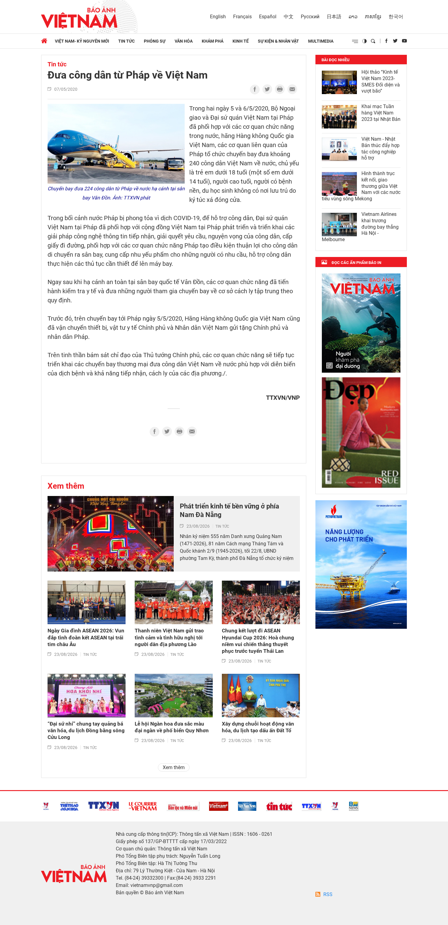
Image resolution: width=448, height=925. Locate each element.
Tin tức (126, 41)
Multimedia (320, 41)
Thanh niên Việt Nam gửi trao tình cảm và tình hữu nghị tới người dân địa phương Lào (169, 637)
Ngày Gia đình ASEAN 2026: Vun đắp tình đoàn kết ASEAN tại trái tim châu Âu (86, 637)
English (218, 16)
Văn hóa (184, 41)
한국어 (396, 16)
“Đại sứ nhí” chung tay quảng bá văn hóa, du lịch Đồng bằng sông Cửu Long (86, 730)
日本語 (334, 16)
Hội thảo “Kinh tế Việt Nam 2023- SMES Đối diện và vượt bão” (380, 81)
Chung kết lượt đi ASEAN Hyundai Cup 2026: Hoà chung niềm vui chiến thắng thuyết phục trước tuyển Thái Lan (258, 641)
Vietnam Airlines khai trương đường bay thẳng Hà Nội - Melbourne (360, 226)
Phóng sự (154, 41)
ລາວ (353, 16)
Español (267, 16)
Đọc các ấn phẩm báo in (356, 262)
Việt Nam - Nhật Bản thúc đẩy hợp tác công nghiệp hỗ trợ (380, 148)
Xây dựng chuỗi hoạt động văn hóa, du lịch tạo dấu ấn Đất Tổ (258, 727)
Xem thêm (66, 486)
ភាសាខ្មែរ (373, 16)
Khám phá (212, 41)
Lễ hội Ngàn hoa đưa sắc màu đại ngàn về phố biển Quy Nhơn (172, 727)
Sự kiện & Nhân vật (278, 41)
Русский (310, 16)
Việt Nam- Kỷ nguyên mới (82, 41)
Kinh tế (241, 41)
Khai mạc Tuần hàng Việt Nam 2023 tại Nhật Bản (380, 113)
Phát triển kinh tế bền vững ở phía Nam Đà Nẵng (229, 510)
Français (242, 16)
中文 (288, 16)
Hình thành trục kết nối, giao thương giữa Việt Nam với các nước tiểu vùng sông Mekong (361, 186)
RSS (327, 894)
